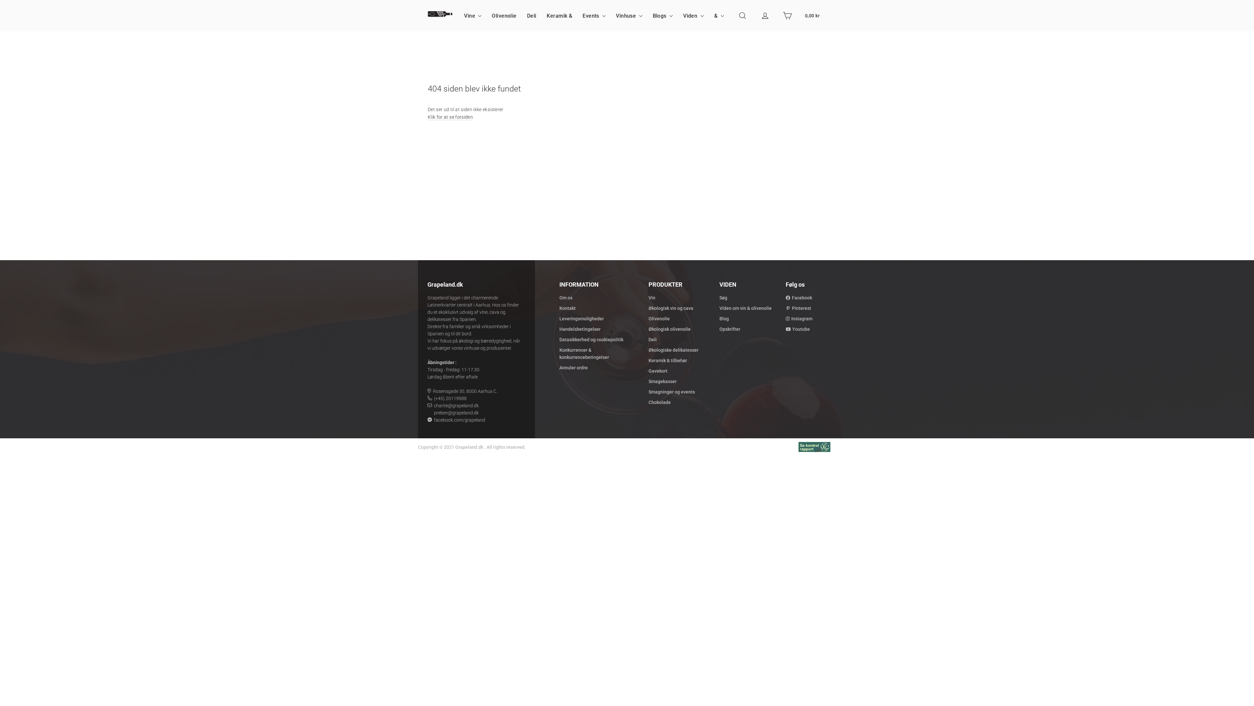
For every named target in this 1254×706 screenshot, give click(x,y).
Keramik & (559, 16)
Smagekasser (663, 381)
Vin (652, 297)
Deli (532, 16)
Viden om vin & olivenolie (745, 308)
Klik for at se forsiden (450, 117)
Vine (470, 16)
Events (592, 16)
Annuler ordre (573, 367)
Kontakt (567, 308)
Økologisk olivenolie (670, 329)
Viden (691, 16)
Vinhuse (626, 16)
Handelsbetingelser (580, 329)
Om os (565, 297)
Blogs (660, 16)
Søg (723, 297)
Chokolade (660, 402)
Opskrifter (729, 329)
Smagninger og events (672, 392)
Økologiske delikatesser (674, 350)
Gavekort (658, 371)
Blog (724, 318)
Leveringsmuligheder (581, 318)
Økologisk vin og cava (671, 308)
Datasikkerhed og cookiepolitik (591, 339)
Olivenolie (504, 16)
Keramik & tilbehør (668, 360)
